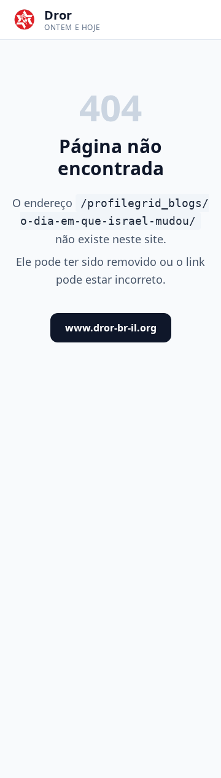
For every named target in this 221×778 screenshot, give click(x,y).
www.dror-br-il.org (111, 327)
